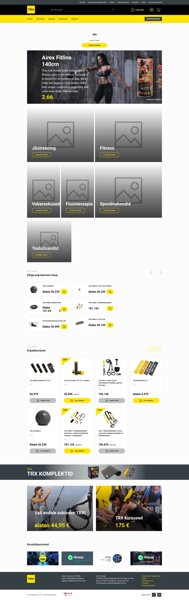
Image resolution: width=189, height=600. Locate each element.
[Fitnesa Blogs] (43, 565)
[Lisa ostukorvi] (64, 291)
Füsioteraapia (79, 203)
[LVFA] (111, 565)
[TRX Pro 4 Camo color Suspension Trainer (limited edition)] (111, 367)
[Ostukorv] (158, 10)
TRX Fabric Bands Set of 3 (40, 380)
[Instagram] (159, 595)
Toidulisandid (45, 248)
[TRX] (31, 10)
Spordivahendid (115, 203)
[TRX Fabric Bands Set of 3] (42, 367)
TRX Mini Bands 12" (140, 380)
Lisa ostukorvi (79, 400)
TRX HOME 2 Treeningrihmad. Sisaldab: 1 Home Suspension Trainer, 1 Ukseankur (76, 433)
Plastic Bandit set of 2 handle (77, 380)
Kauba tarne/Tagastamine (97, 2)
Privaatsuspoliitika (155, 2)
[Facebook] (154, 595)
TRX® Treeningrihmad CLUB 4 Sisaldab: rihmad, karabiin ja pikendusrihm (110, 433)
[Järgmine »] (161, 273)
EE (152, 10)
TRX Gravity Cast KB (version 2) (101, 286)
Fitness (107, 148)
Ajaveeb (82, 2)
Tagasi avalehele (94, 45)
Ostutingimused (123, 2)
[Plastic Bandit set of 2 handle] (77, 367)
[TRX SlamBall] (42, 418)
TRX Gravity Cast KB (96, 319)
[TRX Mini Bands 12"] (146, 367)
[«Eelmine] (151, 273)
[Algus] (31, 582)
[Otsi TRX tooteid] (113, 10)
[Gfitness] (77, 565)
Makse (112, 2)
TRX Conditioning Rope (51, 303)
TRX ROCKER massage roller (54, 321)
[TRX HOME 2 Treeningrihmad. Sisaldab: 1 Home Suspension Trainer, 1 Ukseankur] (77, 418)
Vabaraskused (46, 203)
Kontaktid (135, 2)
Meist (144, 2)
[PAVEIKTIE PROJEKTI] (146, 565)
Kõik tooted (155, 349)
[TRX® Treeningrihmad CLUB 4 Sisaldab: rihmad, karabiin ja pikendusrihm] (111, 418)
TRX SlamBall (48, 286)
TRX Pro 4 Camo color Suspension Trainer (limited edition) (110, 383)
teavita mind (44, 400)
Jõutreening (44, 148)
